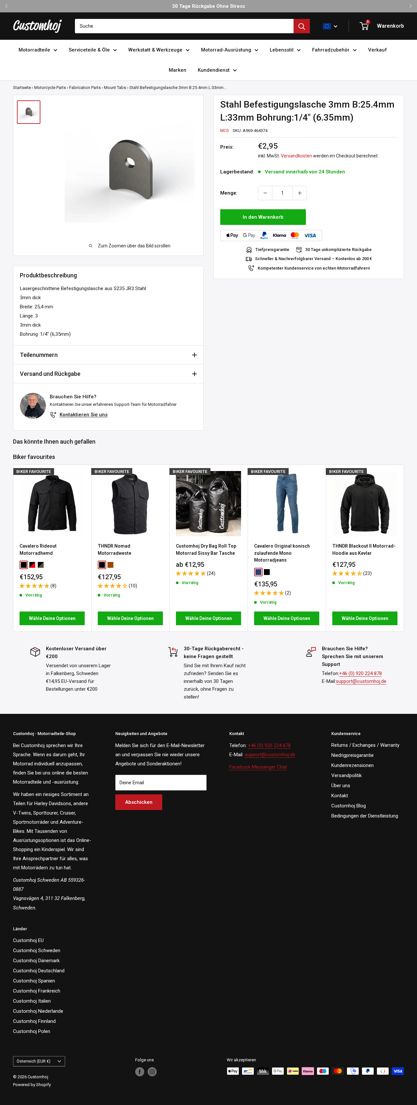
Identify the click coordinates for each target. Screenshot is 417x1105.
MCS (224, 130)
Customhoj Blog (348, 806)
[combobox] (184, 26)
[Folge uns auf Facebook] (139, 1071)
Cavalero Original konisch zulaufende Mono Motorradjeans (282, 553)
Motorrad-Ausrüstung (226, 50)
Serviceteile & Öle (89, 50)
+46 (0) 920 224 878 (360, 673)
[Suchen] (302, 26)
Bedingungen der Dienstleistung (364, 816)
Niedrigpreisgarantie (352, 755)
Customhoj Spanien (34, 981)
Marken (177, 70)
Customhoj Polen (31, 1031)
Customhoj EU (28, 940)
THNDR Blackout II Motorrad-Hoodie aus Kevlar (363, 549)
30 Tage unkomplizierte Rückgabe (338, 249)
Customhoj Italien (32, 1001)
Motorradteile (34, 50)
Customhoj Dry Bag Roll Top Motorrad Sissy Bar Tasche (206, 549)
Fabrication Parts (85, 87)
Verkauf (377, 50)
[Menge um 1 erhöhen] (300, 193)
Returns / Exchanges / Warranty (365, 745)
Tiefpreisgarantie (272, 249)
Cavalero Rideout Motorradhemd (38, 549)
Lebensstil (282, 50)
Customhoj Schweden (36, 950)
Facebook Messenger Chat (258, 767)
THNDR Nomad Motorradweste (114, 549)
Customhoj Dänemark (36, 961)
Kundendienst (214, 70)
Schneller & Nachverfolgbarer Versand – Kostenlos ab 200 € (313, 259)
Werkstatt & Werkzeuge (155, 50)
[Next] (404, 548)
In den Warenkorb (263, 217)
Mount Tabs (115, 87)
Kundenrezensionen (352, 765)
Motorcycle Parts (50, 87)
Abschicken (138, 802)
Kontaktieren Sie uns (84, 415)
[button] (35, 586)
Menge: (228, 193)
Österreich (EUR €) (33, 1061)
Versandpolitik (346, 775)
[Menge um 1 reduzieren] (265, 193)
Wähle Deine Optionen (52, 618)
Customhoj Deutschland (39, 971)
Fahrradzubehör (331, 50)
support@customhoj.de (361, 681)
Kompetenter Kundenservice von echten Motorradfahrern (314, 268)
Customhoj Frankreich (36, 991)
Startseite (22, 87)
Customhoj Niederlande (38, 1011)
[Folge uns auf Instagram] (152, 1071)
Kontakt (339, 796)
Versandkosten (296, 156)
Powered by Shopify (32, 1084)
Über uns (340, 785)
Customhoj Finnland (34, 1021)
